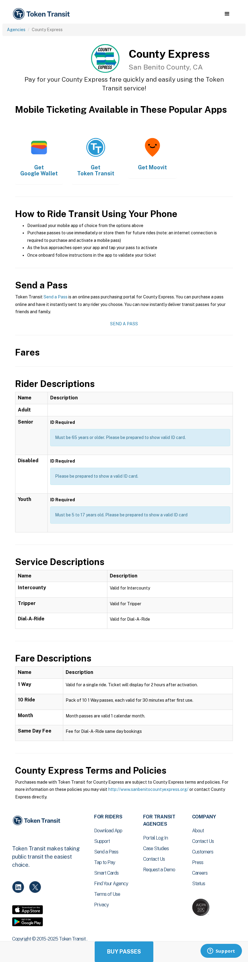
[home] (42, 14)
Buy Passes (124, 951)
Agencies (16, 29)
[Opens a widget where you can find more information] (221, 951)
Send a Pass (55, 296)
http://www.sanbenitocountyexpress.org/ (148, 789)
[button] (227, 14)
